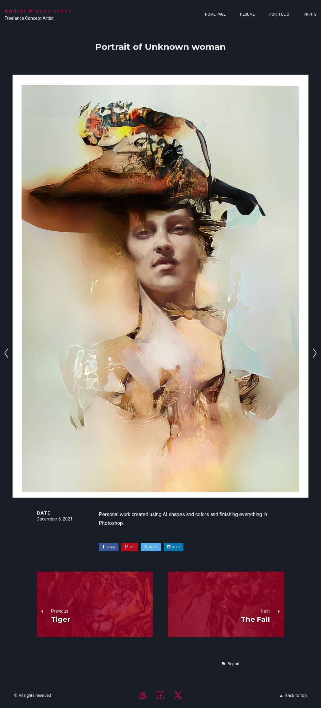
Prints (310, 14)
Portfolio (279, 14)
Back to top (296, 695)
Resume (247, 14)
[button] (230, 664)
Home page (215, 14)
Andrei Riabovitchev (38, 11)
